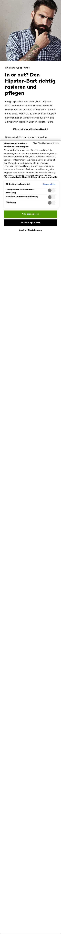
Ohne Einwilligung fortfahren (45, 143)
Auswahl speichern (30, 222)
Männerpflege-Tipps (17, 68)
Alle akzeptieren (30, 214)
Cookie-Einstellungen (30, 230)
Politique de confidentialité (42, 177)
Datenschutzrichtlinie (16, 177)
